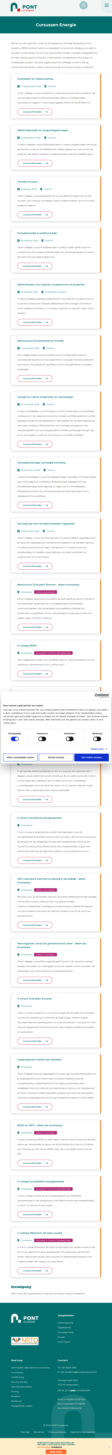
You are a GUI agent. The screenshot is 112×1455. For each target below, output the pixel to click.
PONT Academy (59, 1425)
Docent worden (19, 1382)
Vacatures (16, 1401)
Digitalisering (64, 1327)
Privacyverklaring (57, 1432)
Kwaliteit (15, 1396)
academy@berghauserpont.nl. (81, 1372)
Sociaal (61, 1337)
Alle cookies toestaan (91, 757)
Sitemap (25, 1432)
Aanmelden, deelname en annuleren (30, 1367)
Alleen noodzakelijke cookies (20, 757)
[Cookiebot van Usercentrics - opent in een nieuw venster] (97, 695)
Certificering (17, 1377)
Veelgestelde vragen (22, 1406)
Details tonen (97, 749)
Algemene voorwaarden (83, 1432)
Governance (64, 1342)
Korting (15, 1391)
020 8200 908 (69, 1367)
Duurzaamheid (65, 1332)
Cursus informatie (32, 111)
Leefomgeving (65, 1322)
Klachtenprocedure (21, 1386)
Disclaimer (38, 1432)
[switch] (42, 739)
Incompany (17, 1372)
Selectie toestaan (56, 757)
